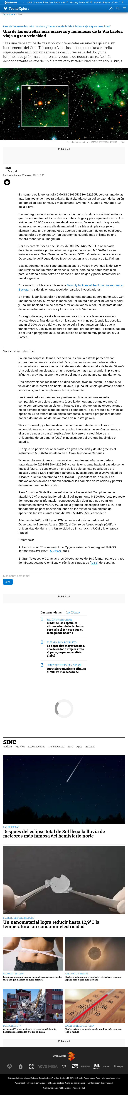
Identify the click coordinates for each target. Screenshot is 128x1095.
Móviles (20, 746)
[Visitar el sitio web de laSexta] (20, 1066)
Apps (79, 746)
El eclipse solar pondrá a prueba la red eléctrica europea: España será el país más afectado (93, 978)
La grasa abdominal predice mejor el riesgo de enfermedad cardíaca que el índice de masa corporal (32, 978)
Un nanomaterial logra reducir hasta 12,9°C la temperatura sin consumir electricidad (51, 924)
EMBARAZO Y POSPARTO (61, 642)
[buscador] (118, 8)
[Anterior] (23, 2)
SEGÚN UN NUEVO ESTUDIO (79, 1025)
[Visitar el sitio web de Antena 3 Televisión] (9, 1066)
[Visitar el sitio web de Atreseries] (64, 1066)
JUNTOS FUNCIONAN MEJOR (64, 665)
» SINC (19, 14)
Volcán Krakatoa (34, 2)
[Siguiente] (122, 2)
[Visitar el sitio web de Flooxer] (118, 1066)
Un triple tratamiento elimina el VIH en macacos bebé (66, 670)
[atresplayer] (111, 8)
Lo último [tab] (73, 612)
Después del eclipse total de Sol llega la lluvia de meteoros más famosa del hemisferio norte (54, 833)
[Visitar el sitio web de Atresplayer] (107, 1066)
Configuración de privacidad (100, 1083)
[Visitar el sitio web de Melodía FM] (96, 1066)
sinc (7, 581)
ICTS (94, 562)
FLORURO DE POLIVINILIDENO (18, 917)
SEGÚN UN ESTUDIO (13, 973)
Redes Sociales (36, 746)
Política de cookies (55, 1083)
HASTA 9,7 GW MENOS (76, 973)
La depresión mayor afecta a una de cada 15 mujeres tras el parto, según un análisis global (66, 650)
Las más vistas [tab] (51, 612)
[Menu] (124, 8)
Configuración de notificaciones (57, 1088)
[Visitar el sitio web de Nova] (42, 1066)
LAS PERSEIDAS (11, 827)
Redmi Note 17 (61, 2)
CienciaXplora (56, 746)
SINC (9, 742)
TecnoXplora (8, 14)
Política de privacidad (35, 1083)
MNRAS (55, 551)
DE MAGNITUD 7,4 (12, 1025)
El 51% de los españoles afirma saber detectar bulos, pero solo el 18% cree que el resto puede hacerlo (65, 627)
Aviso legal (20, 1083)
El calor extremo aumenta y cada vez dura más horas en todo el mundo (93, 1030)
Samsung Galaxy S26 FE (80, 2)
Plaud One (48, 2)
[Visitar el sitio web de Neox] (31, 1066)
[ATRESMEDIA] (64, 1056)
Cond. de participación (75, 1083)
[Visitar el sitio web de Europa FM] (85, 1066)
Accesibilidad (79, 1088)
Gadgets (7, 746)
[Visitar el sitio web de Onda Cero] (75, 1066)
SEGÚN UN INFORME (59, 619)
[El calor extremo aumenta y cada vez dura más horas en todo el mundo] (95, 1006)
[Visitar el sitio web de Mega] (53, 1066)
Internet (90, 746)
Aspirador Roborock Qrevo (106, 2)
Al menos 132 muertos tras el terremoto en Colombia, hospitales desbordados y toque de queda (30, 1030)
